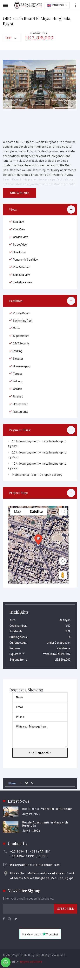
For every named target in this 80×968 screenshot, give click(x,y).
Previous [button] (7, 105)
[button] (40, 210)
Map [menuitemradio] (17, 511)
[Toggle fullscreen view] (63, 511)
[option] (40, 84)
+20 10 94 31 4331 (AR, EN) (30, 851)
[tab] (40, 210)
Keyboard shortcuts (39, 582)
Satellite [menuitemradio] (36, 511)
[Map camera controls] (63, 561)
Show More (19, 193)
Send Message (40, 753)
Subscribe (65, 908)
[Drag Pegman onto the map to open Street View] (63, 575)
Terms (64, 582)
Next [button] (72, 105)
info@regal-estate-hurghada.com (35, 864)
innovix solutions (31, 961)
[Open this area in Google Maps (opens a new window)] (15, 581)
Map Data (54, 582)
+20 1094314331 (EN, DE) (29, 856)
